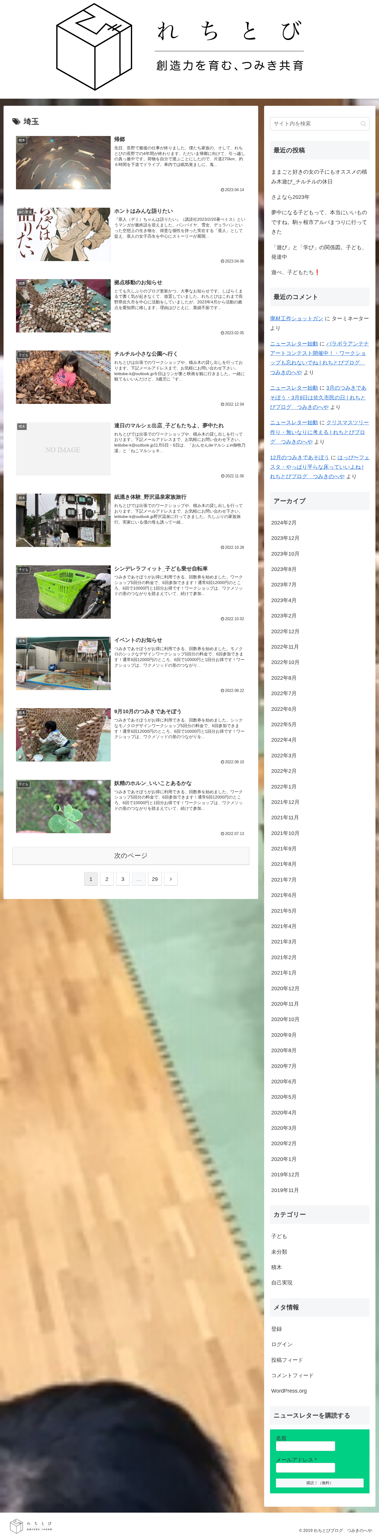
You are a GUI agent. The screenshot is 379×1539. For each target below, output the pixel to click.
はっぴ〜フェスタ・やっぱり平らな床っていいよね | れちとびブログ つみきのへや (320, 467)
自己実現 (282, 1283)
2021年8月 (284, 864)
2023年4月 (284, 600)
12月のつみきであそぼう (299, 457)
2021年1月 (284, 973)
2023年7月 (284, 585)
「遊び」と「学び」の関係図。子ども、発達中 (319, 252)
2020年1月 (284, 1159)
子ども (279, 1236)
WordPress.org (289, 1391)
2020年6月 (284, 1081)
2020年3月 (284, 1128)
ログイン (282, 1344)
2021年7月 (284, 880)
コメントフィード (292, 1375)
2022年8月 (284, 678)
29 (155, 879)
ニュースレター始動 (294, 344)
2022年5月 (284, 724)
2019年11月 (285, 1190)
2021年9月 (284, 849)
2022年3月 (284, 756)
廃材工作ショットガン (296, 318)
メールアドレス (296, 1460)
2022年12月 (285, 631)
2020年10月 (285, 1019)
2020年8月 (284, 1050)
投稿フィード (287, 1360)
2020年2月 (284, 1143)
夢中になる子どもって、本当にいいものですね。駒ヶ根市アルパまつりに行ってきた (319, 222)
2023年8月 (284, 569)
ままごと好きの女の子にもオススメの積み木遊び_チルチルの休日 (319, 176)
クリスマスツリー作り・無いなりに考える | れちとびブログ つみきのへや (319, 432)
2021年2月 (284, 957)
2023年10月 (285, 554)
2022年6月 (284, 709)
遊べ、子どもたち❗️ (295, 272)
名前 (281, 1438)
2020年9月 (284, 1035)
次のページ (131, 855)
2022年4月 (284, 740)
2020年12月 (285, 988)
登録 (276, 1329)
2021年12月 (285, 802)
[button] (363, 123)
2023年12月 (285, 538)
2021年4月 (284, 926)
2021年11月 (285, 817)
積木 (276, 1267)
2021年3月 (284, 942)
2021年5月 (284, 911)
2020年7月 (284, 1066)
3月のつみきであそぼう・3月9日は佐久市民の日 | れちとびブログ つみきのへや (318, 397)
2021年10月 (285, 833)
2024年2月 (284, 523)
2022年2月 (284, 771)
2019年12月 (285, 1175)
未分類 (279, 1252)
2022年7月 (284, 693)
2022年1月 (284, 787)
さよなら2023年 (290, 197)
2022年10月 (285, 662)
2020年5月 (284, 1097)
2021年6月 (284, 895)
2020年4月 (284, 1113)
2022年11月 (285, 647)
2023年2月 (284, 616)
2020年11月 (285, 1004)
